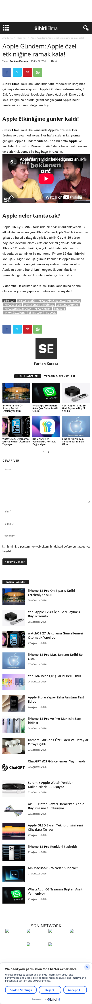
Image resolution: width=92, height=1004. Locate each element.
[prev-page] (44, 451)
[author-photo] (46, 348)
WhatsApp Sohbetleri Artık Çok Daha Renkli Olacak (45, 408)
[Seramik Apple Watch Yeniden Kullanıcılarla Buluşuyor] (13, 788)
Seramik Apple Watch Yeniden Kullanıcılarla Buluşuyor (50, 784)
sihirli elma (35, 312)
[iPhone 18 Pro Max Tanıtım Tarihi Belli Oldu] (76, 426)
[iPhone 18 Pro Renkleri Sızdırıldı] (13, 852)
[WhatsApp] (37, 72)
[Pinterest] (27, 72)
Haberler (21, 37)
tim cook (51, 312)
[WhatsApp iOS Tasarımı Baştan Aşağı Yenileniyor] (13, 895)
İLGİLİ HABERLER (28, 376)
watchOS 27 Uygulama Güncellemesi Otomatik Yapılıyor (16, 441)
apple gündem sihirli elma (39, 304)
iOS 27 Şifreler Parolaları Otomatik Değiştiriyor (44, 441)
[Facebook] (6, 72)
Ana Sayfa (7, 37)
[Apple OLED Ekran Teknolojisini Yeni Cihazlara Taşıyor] (13, 831)
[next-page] (49, 451)
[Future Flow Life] (58, 952)
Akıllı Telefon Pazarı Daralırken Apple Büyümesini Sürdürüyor (56, 806)
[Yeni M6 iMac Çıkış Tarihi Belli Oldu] (13, 682)
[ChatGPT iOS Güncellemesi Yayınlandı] (13, 767)
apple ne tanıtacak (67, 304)
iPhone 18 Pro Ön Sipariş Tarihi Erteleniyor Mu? (12, 408)
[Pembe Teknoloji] (36, 952)
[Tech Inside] (79, 939)
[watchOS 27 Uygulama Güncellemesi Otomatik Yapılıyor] (16, 426)
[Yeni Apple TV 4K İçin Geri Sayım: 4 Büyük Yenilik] (76, 393)
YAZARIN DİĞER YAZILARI (59, 376)
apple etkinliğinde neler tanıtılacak (59, 300)
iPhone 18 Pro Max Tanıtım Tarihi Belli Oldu (73, 441)
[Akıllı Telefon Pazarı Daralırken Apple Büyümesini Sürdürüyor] (13, 810)
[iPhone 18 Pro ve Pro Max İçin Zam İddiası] (13, 724)
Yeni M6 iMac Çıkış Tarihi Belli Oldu (54, 676)
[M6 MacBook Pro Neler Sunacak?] (13, 874)
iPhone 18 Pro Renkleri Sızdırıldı (52, 846)
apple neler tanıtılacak (18, 308)
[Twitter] (17, 72)
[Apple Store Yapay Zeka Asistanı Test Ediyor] (13, 703)
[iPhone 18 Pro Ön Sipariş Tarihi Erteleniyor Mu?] (16, 393)
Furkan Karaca (19, 61)
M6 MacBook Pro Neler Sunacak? (53, 868)
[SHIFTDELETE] (15, 939)
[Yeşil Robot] (58, 939)
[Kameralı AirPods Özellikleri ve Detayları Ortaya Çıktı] (13, 746)
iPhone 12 (59, 308)
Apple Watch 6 (42, 308)
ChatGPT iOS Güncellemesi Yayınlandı (56, 761)
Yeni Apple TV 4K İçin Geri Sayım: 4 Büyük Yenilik (74, 408)
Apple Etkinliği (27, 300)
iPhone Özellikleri (15, 312)
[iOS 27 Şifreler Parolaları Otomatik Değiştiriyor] (46, 426)
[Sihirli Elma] (36, 939)
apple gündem (13, 304)
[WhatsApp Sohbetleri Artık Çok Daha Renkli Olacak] (46, 393)
